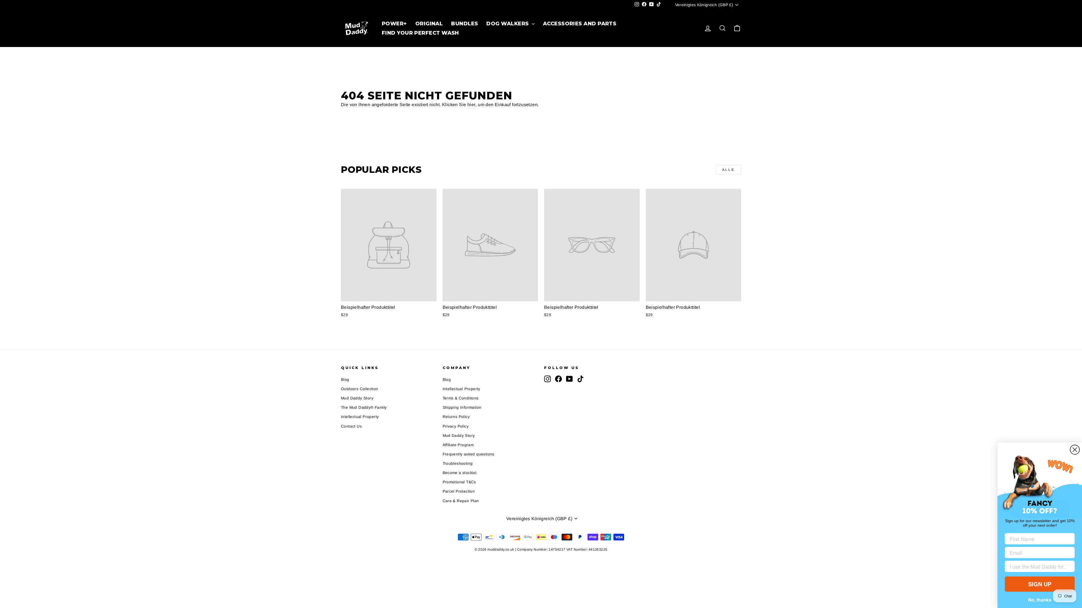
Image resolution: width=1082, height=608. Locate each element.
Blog (345, 379)
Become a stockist (460, 473)
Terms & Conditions (461, 398)
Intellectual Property (360, 417)
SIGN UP (1039, 584)
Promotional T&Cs (459, 482)
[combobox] (1038, 566)
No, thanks (1039, 599)
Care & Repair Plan (461, 501)
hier (471, 104)
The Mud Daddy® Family (364, 407)
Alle (728, 170)
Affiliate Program (458, 445)
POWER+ (394, 24)
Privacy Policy (456, 426)
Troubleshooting (458, 463)
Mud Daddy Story (357, 398)
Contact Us (351, 426)
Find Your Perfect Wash (420, 33)
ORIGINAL (429, 24)
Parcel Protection (459, 491)
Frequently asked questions (469, 454)
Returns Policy (456, 417)
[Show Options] (1069, 566)
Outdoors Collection (359, 389)
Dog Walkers (508, 24)
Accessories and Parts (579, 24)
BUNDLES (464, 24)
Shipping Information (462, 407)
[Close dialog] (1075, 450)
